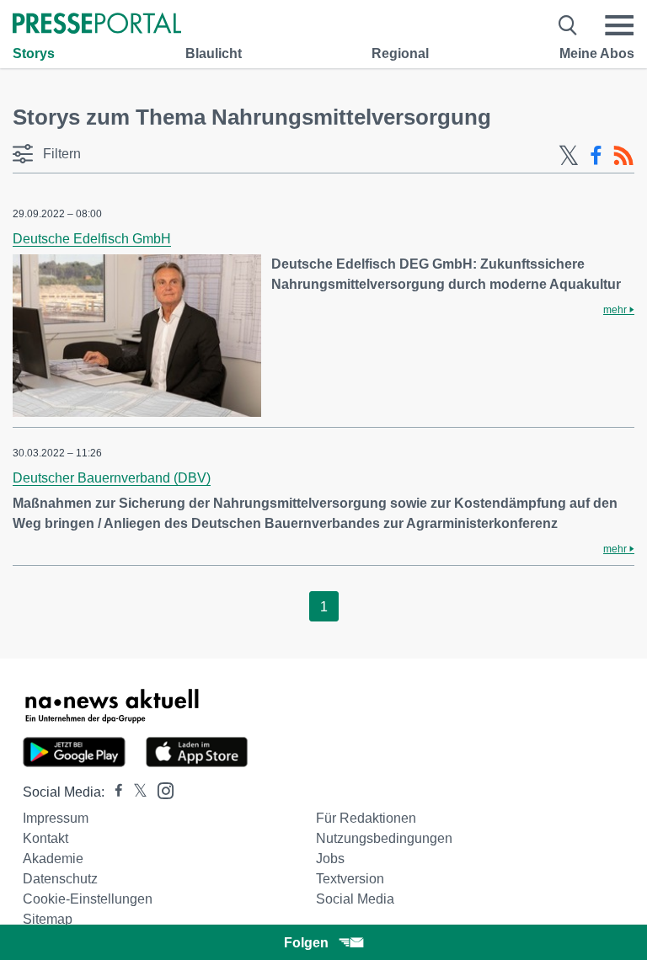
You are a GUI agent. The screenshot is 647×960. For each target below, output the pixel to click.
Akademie (53, 858)
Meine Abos (596, 53)
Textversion (350, 879)
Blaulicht (213, 53)
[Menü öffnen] (619, 25)
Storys (34, 53)
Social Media (355, 899)
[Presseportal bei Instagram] (160, 789)
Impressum (55, 818)
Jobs (330, 858)
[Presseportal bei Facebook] (113, 792)
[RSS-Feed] (623, 156)
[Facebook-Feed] (596, 156)
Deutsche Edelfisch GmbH (92, 239)
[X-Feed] (569, 156)
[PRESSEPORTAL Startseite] (97, 25)
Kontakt (45, 838)
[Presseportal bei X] (135, 792)
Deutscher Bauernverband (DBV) (112, 478)
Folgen (306, 943)
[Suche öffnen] (568, 25)
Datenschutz (60, 879)
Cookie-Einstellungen (87, 899)
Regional (400, 53)
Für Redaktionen (366, 818)
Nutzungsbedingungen (384, 838)
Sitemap (47, 919)
